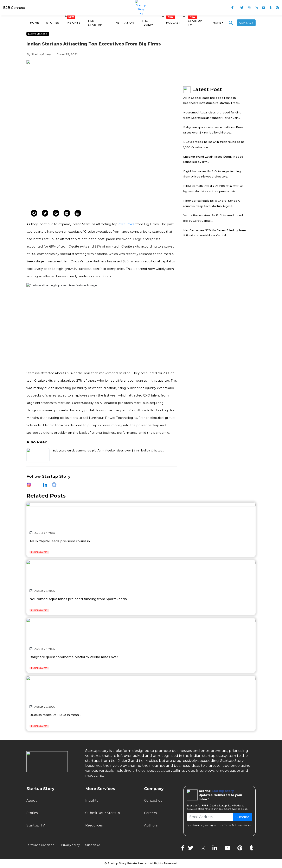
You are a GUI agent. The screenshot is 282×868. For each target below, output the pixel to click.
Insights (73, 22)
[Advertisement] (101, 175)
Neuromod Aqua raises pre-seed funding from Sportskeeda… (79, 599)
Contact (246, 22)
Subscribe (243, 817)
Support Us (90, 845)
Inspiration (124, 22)
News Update (37, 34)
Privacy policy (70, 845)
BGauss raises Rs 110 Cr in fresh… (55, 715)
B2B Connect (14, 8)
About (31, 801)
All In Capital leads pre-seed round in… (61, 541)
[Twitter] (34, 213)
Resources (94, 825)
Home (34, 22)
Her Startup (95, 22)
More (216, 22)
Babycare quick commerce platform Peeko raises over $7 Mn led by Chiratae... (109, 450)
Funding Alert (39, 552)
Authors (151, 825)
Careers (150, 813)
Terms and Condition (40, 845)
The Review (147, 22)
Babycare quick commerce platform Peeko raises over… (75, 657)
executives (126, 224)
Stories (52, 22)
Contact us (153, 801)
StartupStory (41, 54)
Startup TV (195, 22)
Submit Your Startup (102, 813)
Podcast (173, 22)
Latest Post (207, 89)
